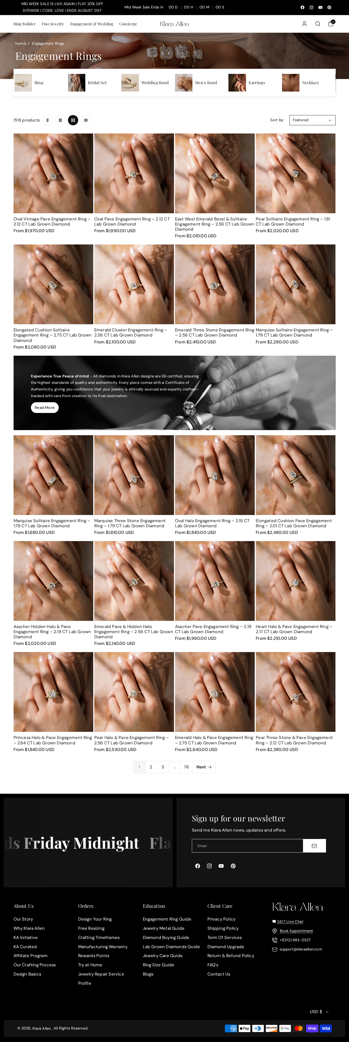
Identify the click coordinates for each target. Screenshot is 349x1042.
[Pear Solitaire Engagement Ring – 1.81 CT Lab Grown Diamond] (295, 173)
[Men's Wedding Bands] (183, 82)
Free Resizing (91, 928)
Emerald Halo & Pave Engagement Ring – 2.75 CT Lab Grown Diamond (214, 740)
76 (186, 767)
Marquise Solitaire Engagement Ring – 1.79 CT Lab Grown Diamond (294, 332)
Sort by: (277, 119)
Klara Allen (41, 1028)
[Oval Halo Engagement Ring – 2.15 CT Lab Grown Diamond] (215, 475)
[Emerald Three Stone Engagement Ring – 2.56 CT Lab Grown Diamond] (215, 284)
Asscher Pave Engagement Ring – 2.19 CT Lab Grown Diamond (213, 629)
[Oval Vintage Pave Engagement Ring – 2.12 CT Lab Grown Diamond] (53, 173)
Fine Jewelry (53, 23)
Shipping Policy (223, 928)
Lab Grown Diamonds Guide (171, 946)
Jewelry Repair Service (101, 974)
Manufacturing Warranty (102, 946)
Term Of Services (224, 937)
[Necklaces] (290, 82)
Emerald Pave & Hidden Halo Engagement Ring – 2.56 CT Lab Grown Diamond (133, 631)
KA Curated (25, 946)
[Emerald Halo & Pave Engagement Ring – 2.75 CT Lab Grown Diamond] (215, 692)
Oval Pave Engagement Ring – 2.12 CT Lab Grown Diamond (132, 221)
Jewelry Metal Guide (164, 928)
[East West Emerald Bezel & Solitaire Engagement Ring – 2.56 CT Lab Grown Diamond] (215, 173)
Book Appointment (296, 930)
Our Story (23, 919)
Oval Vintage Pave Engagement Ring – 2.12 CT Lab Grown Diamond (52, 221)
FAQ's (212, 965)
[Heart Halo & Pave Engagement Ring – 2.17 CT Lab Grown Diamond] (295, 581)
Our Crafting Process (35, 965)
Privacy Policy (221, 919)
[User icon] (304, 24)
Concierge (128, 23)
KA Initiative (26, 937)
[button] (24, 23)
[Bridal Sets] (76, 82)
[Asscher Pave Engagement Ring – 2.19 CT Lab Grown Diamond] (215, 581)
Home (20, 43)
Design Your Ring (95, 919)
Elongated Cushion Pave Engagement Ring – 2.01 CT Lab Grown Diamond (294, 523)
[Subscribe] (314, 845)
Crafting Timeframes (99, 937)
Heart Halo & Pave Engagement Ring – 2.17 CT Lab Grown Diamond (294, 629)
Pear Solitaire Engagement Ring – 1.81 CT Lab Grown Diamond (293, 221)
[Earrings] (237, 82)
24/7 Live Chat (290, 921)
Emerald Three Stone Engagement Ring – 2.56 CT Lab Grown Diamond (214, 332)
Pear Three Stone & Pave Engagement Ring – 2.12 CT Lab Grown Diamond (294, 740)
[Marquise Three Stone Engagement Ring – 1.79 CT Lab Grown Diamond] (134, 475)
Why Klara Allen (29, 928)
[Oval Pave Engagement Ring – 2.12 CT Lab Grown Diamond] (134, 173)
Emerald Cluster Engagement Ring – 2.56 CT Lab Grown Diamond (130, 332)
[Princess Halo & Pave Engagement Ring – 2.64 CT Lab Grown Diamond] (53, 692)
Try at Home (90, 965)
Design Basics (27, 974)
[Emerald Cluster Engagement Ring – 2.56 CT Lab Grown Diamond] (134, 284)
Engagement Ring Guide (167, 919)
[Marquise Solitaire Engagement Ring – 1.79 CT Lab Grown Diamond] (295, 284)
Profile (84, 983)
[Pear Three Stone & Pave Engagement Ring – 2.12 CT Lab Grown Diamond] (295, 692)
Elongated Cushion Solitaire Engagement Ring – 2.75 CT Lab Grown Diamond (53, 335)
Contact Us (218, 974)
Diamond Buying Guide (166, 937)
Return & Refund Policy (230, 956)
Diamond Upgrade (226, 946)
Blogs (148, 974)
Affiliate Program (31, 956)
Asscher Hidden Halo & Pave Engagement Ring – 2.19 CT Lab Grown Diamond (52, 631)
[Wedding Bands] (130, 82)
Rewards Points (93, 956)
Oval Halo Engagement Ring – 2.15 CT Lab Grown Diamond (212, 523)
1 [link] (139, 766)
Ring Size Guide (159, 965)
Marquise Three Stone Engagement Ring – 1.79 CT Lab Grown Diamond (130, 523)
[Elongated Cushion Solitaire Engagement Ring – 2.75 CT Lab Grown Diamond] (53, 284)
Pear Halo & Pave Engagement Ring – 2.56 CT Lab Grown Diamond (131, 740)
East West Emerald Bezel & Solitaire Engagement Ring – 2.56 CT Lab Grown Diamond (214, 224)
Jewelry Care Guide (163, 956)
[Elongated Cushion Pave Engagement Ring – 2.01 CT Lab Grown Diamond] (295, 475)
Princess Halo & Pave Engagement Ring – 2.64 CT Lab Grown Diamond (53, 740)
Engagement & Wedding (91, 23)
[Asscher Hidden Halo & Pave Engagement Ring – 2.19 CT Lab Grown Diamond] (53, 581)
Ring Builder (25, 23)
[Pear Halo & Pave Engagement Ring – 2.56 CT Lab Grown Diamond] (134, 692)
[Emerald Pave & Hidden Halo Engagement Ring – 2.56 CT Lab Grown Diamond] (134, 581)
